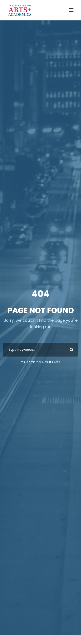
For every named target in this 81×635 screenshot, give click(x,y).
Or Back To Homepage (40, 362)
